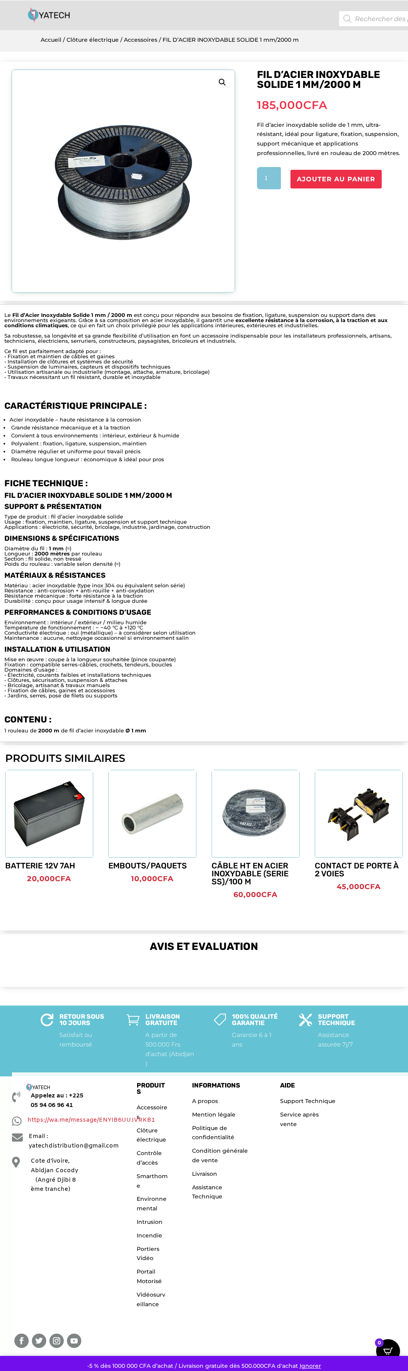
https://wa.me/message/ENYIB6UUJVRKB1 (91, 1120)
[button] (222, 82)
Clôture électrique (93, 39)
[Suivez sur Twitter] (39, 1341)
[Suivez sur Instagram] (56, 1341)
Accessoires (140, 39)
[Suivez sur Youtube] (74, 1341)
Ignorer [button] (310, 1365)
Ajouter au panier (336, 179)
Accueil (51, 39)
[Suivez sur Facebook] (21, 1341)
